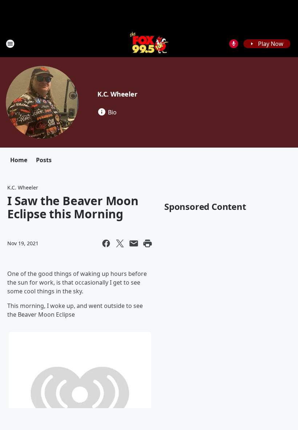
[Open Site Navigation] (10, 43)
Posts (44, 160)
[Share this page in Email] (134, 243)
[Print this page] (147, 243)
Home (18, 160)
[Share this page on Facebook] (106, 243)
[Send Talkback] (233, 43)
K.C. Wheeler (117, 94)
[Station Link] (149, 43)
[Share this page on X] (120, 243)
